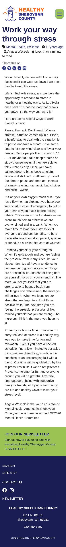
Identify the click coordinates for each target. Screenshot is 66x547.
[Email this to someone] (24, 68)
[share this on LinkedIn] (14, 68)
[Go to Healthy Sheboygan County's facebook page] (5, 490)
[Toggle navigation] (59, 14)
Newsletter (12, 498)
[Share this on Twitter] (9, 68)
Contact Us (12, 482)
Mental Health (15, 47)
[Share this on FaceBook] (4, 68)
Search (8, 465)
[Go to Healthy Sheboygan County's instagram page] (12, 490)
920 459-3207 (33, 526)
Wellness (33, 47)
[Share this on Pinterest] (19, 68)
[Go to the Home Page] (23, 13)
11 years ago (54, 47)
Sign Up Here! (16, 449)
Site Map (9, 472)
